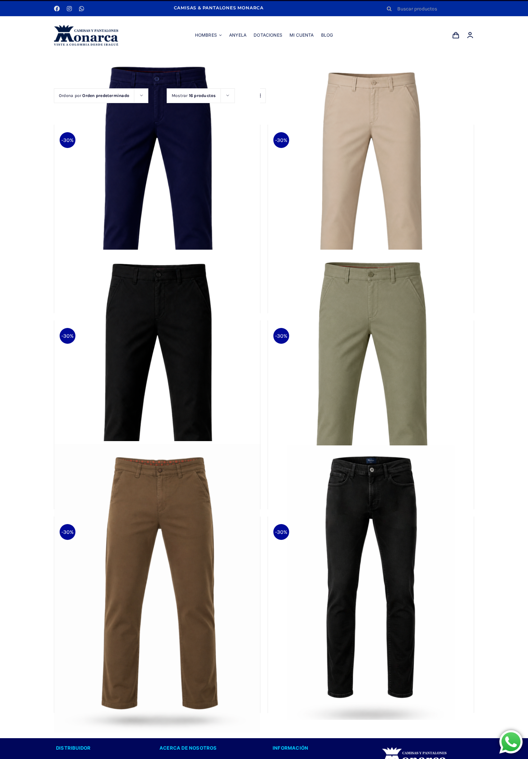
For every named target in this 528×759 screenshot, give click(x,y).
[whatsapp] (81, 8)
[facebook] (57, 8)
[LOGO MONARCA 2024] (86, 27)
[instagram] (69, 8)
